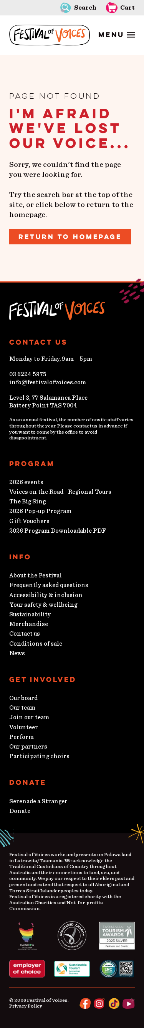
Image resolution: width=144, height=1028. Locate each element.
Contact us (24, 634)
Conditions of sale (35, 644)
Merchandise (28, 624)
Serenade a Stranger (38, 801)
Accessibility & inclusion (46, 595)
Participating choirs (39, 756)
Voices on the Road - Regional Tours (60, 492)
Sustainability (30, 614)
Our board (23, 698)
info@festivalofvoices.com (47, 382)
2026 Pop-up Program (40, 511)
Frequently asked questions (48, 585)
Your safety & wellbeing (43, 605)
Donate (19, 811)
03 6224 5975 (27, 374)
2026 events (26, 482)
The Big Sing (27, 501)
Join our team (29, 717)
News (17, 653)
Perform (21, 737)
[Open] (116, 35)
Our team (22, 708)
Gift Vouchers (29, 521)
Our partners (28, 747)
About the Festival (35, 575)
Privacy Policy (25, 1006)
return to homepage (70, 236)
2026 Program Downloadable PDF (57, 531)
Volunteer (23, 727)
